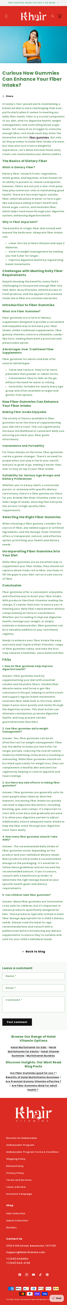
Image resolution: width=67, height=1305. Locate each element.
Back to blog (35, 951)
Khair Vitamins (22, 1299)
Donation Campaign (19, 1193)
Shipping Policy (16, 1158)
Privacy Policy (15, 1173)
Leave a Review (16, 1187)
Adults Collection (17, 1220)
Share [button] (10, 96)
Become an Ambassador (21, 1138)
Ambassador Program (20, 1145)
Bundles (11, 1227)
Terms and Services (19, 1180)
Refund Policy (15, 1166)
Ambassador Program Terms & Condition (32, 1152)
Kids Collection (15, 1213)
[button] (6, 16)
